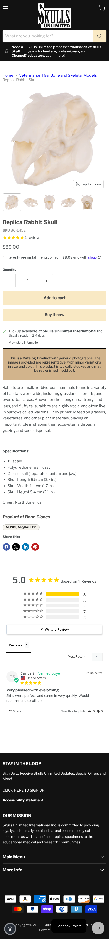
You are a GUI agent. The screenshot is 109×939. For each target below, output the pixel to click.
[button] (12, 202)
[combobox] (48, 36)
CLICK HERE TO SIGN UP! (24, 790)
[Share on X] (16, 547)
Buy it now (54, 314)
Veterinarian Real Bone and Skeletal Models (58, 75)
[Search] (99, 36)
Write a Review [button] (57, 629)
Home (8, 75)
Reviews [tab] (15, 645)
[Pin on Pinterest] (35, 547)
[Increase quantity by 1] (46, 280)
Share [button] (16, 711)
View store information (24, 342)
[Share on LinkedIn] (25, 547)
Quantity (9, 270)
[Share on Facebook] (6, 547)
